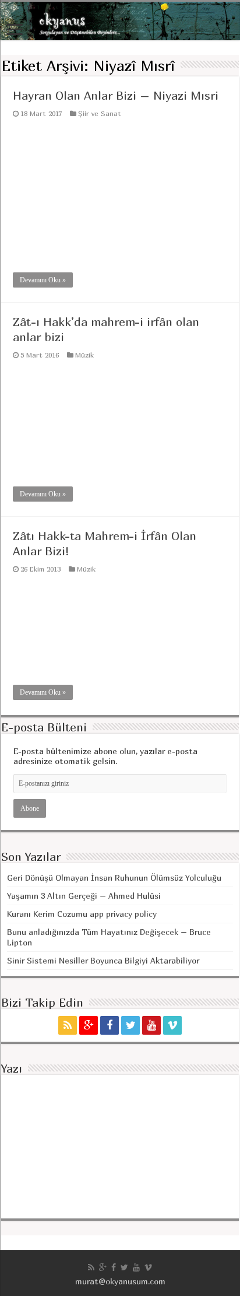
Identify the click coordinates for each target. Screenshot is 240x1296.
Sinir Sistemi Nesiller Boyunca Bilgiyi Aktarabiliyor (103, 960)
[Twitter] (130, 1025)
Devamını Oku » (43, 280)
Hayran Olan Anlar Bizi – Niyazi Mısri (115, 95)
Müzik (84, 355)
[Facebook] (109, 1025)
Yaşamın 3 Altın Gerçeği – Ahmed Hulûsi (84, 896)
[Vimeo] (172, 1025)
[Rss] (67, 1025)
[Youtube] (151, 1025)
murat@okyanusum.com (120, 1281)
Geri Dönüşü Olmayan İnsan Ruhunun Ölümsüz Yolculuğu (114, 877)
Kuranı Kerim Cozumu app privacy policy (82, 914)
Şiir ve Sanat (99, 113)
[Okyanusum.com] (120, 21)
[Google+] (88, 1025)
